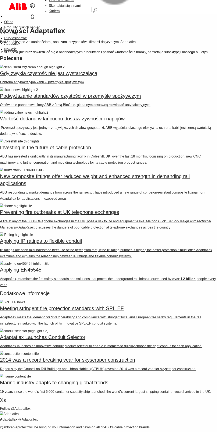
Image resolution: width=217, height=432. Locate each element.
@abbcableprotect (14, 427)
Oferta (8, 22)
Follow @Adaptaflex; (15, 408)
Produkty (11, 33)
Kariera (54, 11)
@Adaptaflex (28, 419)
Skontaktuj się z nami (65, 5)
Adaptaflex (12, 43)
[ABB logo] (17, 6)
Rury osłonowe (15, 38)
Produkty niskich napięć (22, 27)
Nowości (10, 49)
